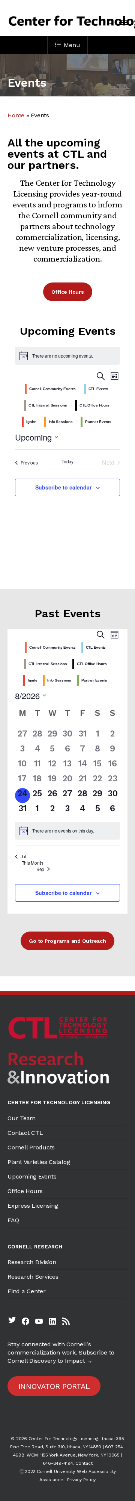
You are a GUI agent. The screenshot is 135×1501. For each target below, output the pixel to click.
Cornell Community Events (52, 389)
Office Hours (25, 1191)
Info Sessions (61, 422)
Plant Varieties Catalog (39, 1161)
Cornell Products (31, 1147)
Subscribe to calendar (63, 487)
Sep (40, 869)
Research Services (33, 1276)
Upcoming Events (32, 1176)
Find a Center (27, 1291)
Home (16, 115)
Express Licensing (33, 1205)
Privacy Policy (81, 1479)
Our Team (22, 1118)
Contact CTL (25, 1132)
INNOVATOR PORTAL (54, 1386)
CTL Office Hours (94, 405)
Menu (72, 45)
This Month (33, 863)
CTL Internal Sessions (47, 405)
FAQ (13, 1220)
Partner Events (98, 422)
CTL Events (98, 389)
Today (68, 461)
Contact (83, 1463)
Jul (23, 856)
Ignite (31, 422)
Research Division (32, 1262)
